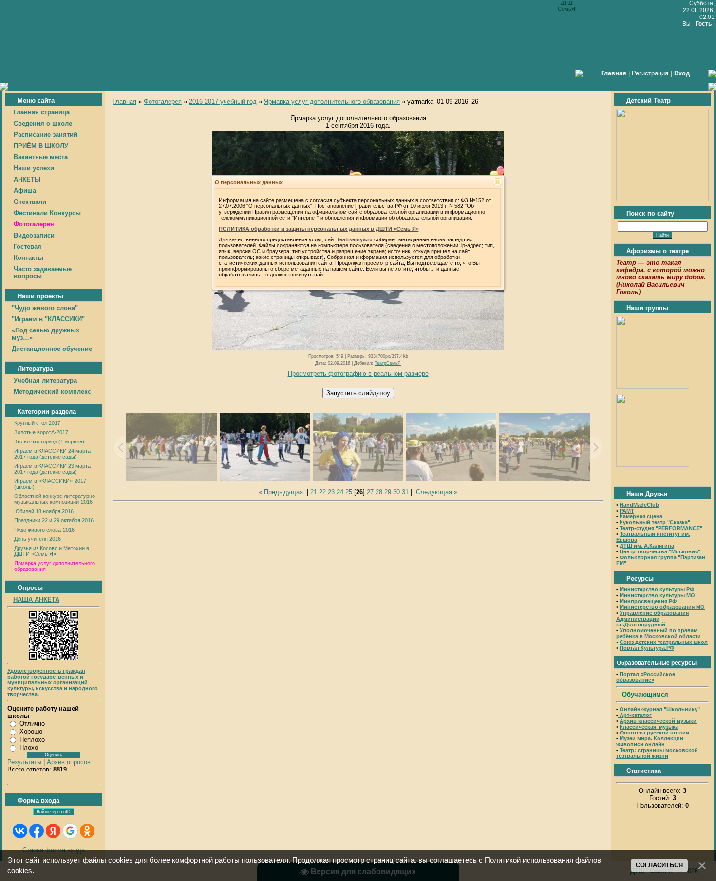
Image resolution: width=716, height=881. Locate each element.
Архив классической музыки (658, 721)
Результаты (24, 762)
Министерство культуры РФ (657, 589)
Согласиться (659, 865)
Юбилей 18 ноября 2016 (44, 511)
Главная (124, 101)
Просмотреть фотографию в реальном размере (358, 373)
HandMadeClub (639, 505)
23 (331, 492)
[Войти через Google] (70, 831)
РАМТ (627, 511)
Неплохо (32, 739)
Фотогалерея (163, 101)
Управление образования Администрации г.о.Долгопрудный (652, 618)
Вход (682, 73)
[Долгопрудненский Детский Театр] (662, 198)
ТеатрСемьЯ (388, 363)
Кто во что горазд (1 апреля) (49, 441)
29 (387, 492)
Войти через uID (54, 811)
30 (396, 492)
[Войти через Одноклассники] (87, 831)
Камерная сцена (641, 516)
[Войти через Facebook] (36, 831)
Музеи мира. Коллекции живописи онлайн (649, 741)
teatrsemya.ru (356, 239)
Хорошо (30, 731)
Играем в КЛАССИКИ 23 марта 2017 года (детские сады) (52, 469)
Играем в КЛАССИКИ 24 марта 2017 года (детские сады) (52, 453)
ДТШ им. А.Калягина (647, 546)
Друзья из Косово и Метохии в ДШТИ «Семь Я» (51, 551)
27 (370, 492)
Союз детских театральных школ (664, 642)
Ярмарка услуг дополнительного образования (332, 101)
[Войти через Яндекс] (53, 831)
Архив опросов (69, 762)
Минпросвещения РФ (648, 601)
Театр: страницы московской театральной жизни (657, 753)
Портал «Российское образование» (645, 677)
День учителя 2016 (37, 539)
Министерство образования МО (662, 607)
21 (313, 492)
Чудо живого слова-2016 (44, 529)
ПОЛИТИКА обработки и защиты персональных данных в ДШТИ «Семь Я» (319, 229)
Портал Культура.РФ (647, 648)
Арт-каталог (635, 715)
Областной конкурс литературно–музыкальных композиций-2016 (56, 499)
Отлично (32, 723)
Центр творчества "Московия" (660, 551)
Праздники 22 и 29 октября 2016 (54, 520)
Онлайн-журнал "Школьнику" (660, 709)
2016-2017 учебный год (223, 101)
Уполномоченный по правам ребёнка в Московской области (658, 633)
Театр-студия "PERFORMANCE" (661, 528)
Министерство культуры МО (657, 595)
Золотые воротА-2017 (41, 432)
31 (405, 492)
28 (379, 492)
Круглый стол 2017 (37, 423)
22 (322, 492)
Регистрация (650, 73)
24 (340, 492)
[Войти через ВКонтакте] (20, 831)
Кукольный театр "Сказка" (655, 522)
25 (348, 492)
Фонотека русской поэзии (654, 732)
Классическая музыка (649, 727)
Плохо (28, 747)
